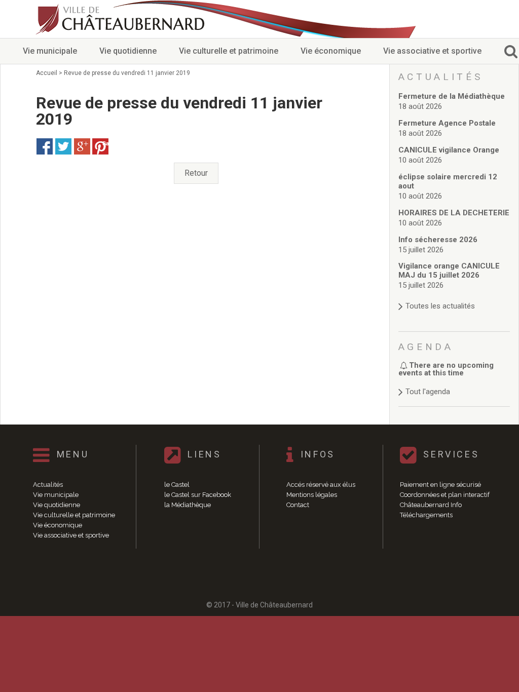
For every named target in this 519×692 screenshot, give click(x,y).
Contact (297, 505)
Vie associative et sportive (432, 51)
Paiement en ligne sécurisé (440, 484)
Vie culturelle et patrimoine (228, 51)
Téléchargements (426, 515)
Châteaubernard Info (431, 505)
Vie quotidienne (128, 51)
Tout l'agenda (427, 391)
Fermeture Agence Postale (447, 123)
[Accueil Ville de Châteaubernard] (121, 19)
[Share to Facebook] (44, 146)
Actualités (48, 484)
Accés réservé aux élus (320, 484)
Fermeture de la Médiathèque (451, 96)
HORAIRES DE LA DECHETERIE (453, 212)
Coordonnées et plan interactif (445, 494)
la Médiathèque (187, 505)
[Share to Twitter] (63, 146)
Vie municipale (50, 51)
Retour (196, 173)
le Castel (177, 484)
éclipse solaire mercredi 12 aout (447, 181)
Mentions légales (311, 494)
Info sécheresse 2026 (437, 239)
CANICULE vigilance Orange (448, 150)
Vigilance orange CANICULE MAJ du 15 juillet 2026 (449, 270)
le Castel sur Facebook (197, 494)
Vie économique (331, 51)
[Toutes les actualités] (454, 296)
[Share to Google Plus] (82, 146)
